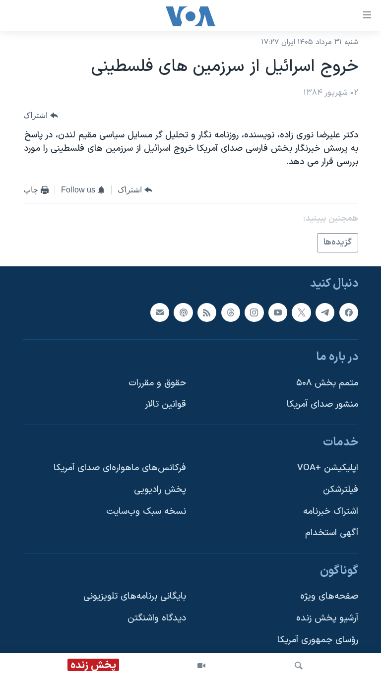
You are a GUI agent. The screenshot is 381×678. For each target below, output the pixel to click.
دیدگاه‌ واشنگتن (156, 618)
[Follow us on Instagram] (254, 312)
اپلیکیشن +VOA (327, 468)
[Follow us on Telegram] (325, 312)
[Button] (40, 116)
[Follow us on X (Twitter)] (301, 312)
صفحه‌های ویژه (329, 597)
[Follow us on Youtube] (277, 312)
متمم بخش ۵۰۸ (327, 383)
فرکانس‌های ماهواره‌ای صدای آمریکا (120, 468)
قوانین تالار (165, 405)
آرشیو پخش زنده (327, 618)
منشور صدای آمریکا (322, 405)
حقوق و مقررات (157, 383)
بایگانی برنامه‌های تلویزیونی (134, 597)
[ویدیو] (201, 665)
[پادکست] (183, 312)
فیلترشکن (340, 489)
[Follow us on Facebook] (348, 312)
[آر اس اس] (206, 312)
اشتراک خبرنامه (330, 511)
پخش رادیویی (160, 489)
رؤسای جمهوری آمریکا (317, 640)
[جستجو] (299, 665)
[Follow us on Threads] (230, 312)
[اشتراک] (159, 312)
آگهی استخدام (331, 533)
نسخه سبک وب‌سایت (146, 511)
